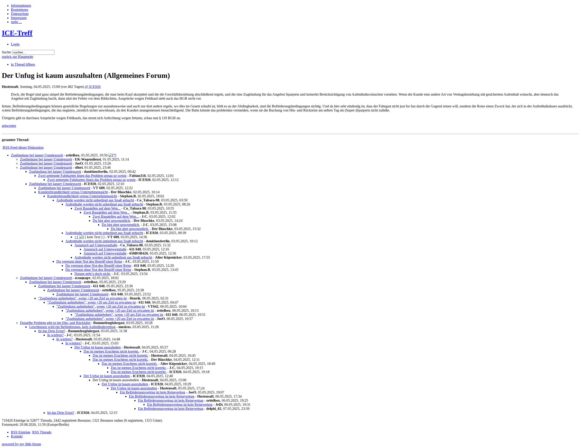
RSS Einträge (20, 432)
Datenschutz (20, 14)
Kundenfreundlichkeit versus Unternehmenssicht (73, 192)
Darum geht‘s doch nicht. (92, 274)
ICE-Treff (17, 33)
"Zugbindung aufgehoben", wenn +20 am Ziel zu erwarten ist (82, 298)
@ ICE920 (93, 87)
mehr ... (16, 22)
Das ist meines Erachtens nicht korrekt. (111, 351)
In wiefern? (55, 335)
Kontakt (16, 436)
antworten (9, 126)
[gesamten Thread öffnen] (112, 155)
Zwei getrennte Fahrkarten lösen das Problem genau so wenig (82, 176)
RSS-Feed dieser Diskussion (23, 147)
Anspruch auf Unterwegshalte (95, 245)
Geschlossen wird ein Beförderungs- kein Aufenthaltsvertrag (72, 327)
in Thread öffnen (23, 64)
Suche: (7, 52)
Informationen (21, 5)
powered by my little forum (21, 444)
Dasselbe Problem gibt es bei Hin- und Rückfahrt (55, 323)
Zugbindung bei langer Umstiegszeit (37, 155)
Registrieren (19, 10)
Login (15, 44)
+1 (76, 237)
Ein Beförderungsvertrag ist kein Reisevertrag (152, 392)
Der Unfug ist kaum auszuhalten (97, 347)
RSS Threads (41, 432)
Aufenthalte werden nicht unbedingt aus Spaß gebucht (95, 200)
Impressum (19, 18)
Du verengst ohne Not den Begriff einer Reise (89, 261)
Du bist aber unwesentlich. (112, 221)
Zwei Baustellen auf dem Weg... (97, 208)
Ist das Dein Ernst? (51, 331)
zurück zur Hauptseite (17, 57)
